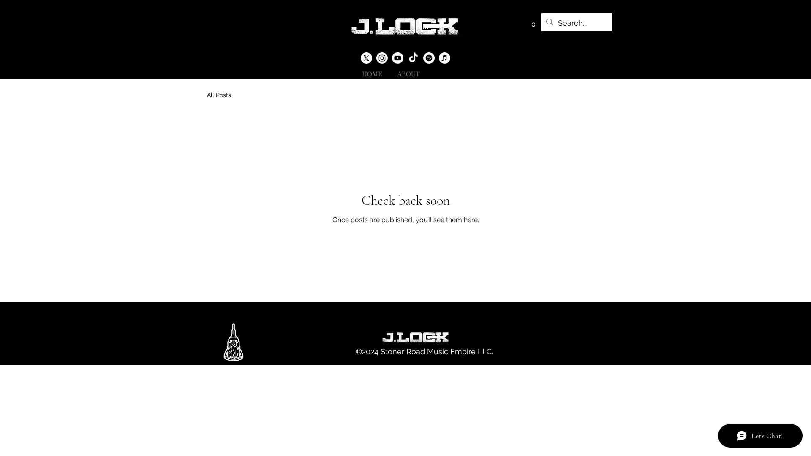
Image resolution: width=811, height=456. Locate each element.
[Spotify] (429, 58)
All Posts (219, 95)
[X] (366, 58)
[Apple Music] (444, 58)
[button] (533, 21)
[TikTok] (413, 58)
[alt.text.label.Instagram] (382, 58)
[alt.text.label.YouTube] (397, 58)
